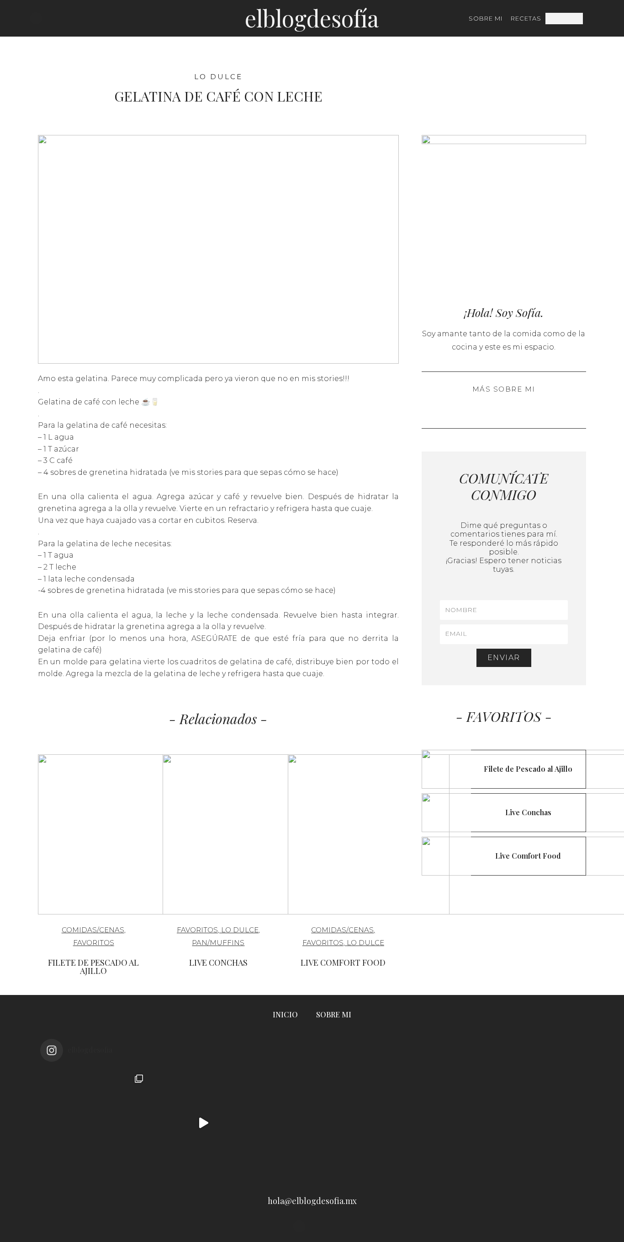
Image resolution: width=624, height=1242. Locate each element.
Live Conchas (218, 962)
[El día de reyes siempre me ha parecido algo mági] (94, 1123)
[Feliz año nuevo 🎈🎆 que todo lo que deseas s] (529, 1123)
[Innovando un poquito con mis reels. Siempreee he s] (203, 1123)
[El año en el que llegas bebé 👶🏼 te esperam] (421, 1123)
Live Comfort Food (343, 962)
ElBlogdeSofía (312, 18)
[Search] (588, 18)
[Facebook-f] (48, 18)
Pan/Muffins (218, 942)
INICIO (285, 1014)
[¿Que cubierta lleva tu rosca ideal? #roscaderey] (312, 1123)
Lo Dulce (218, 76)
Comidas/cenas (93, 929)
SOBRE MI (485, 18)
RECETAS (526, 18)
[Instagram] (36, 18)
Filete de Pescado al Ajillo (93, 966)
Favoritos (93, 942)
